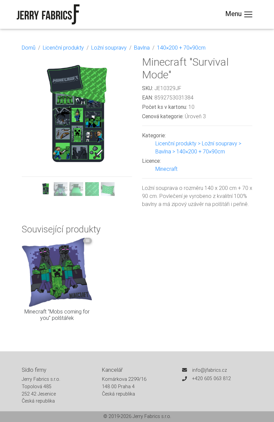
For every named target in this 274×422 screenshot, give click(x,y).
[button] (30, 126)
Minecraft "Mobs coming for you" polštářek (57, 314)
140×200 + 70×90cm (181, 47)
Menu (234, 13)
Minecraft (166, 168)
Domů (28, 47)
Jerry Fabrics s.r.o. (152, 416)
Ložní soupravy (109, 47)
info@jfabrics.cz (209, 370)
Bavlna (142, 47)
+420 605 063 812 (211, 378)
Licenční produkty (63, 47)
